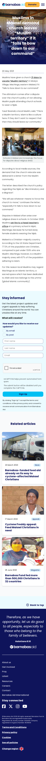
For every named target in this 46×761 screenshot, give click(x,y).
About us (6, 662)
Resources (7, 681)
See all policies (10, 742)
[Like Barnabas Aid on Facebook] (4, 706)
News (37, 465)
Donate (32, 4)
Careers (6, 685)
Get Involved (8, 667)
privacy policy (22, 403)
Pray (4, 671)
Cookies (6, 737)
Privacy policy (9, 732)
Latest (5, 676)
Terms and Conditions (14, 727)
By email (10, 330)
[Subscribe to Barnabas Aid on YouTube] (24, 706)
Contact (6, 690)
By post (10, 334)
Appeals (35, 519)
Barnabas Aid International (15, 695)
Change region (10, 748)
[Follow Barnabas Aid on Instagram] (17, 706)
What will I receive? (12, 317)
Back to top (35, 605)
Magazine (35, 570)
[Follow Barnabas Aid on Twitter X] (11, 706)
